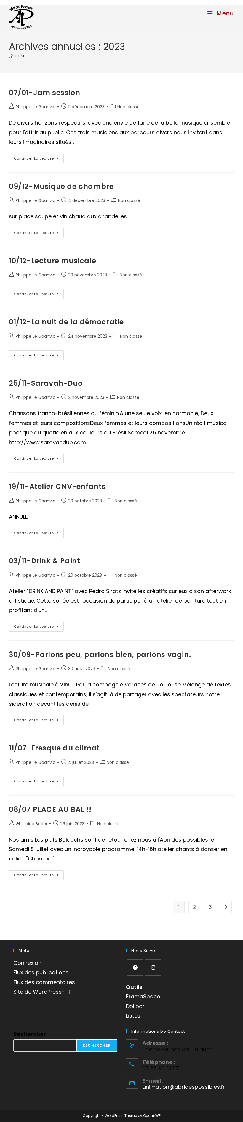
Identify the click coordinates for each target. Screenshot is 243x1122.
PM (21, 56)
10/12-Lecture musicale (52, 261)
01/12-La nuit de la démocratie (66, 322)
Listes (133, 1015)
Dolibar (135, 1006)
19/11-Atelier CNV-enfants (57, 486)
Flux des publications (40, 972)
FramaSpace (143, 996)
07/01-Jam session (44, 93)
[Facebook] (135, 967)
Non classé (128, 107)
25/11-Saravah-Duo (45, 383)
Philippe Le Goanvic (35, 107)
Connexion (27, 963)
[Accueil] (11, 56)
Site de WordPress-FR (42, 991)
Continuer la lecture (39, 159)
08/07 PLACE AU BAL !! (50, 809)
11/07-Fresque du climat (54, 748)
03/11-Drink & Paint (44, 561)
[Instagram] (153, 967)
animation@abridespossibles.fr (183, 1087)
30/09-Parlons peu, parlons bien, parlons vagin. (100, 654)
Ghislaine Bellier (31, 824)
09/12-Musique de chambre (61, 186)
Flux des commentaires (44, 982)
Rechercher (29, 1034)
